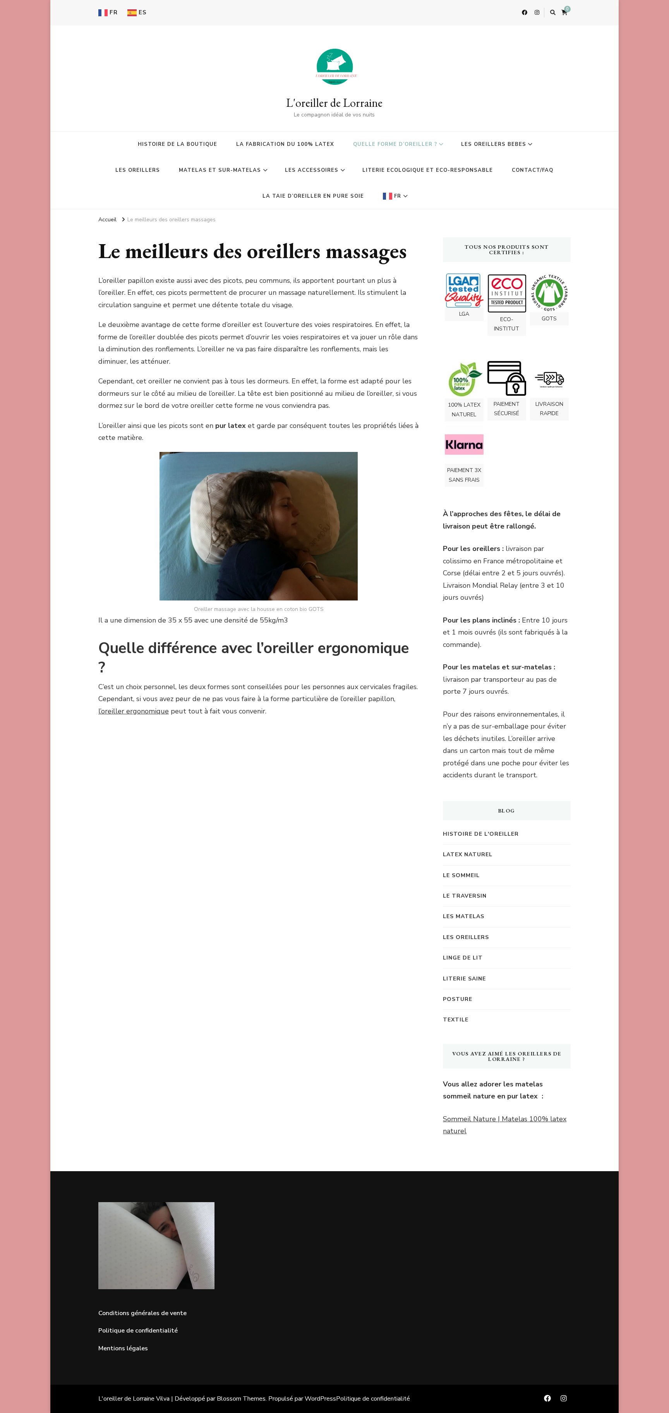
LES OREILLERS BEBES (493, 144)
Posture (457, 999)
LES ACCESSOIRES (311, 170)
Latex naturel (467, 854)
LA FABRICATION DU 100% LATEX (285, 144)
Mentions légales (123, 1348)
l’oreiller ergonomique (133, 711)
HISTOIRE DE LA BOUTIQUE (177, 144)
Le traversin (465, 896)
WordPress (320, 1398)
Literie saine (464, 978)
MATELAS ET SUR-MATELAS (220, 170)
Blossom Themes (241, 1398)
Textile (455, 1019)
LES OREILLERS (137, 170)
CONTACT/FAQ (532, 170)
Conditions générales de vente (142, 1313)
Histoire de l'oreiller (481, 834)
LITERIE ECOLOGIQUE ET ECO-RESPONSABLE (427, 170)
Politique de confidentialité (138, 1330)
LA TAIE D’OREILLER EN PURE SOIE (313, 196)
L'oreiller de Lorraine (334, 102)
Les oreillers (466, 937)
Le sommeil (461, 875)
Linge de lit (463, 957)
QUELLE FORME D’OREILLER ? (395, 144)
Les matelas (463, 916)
